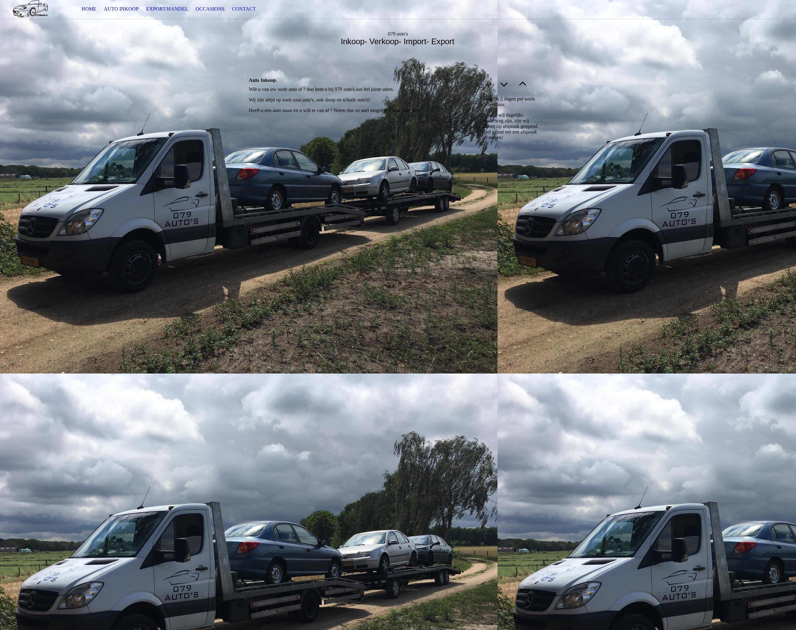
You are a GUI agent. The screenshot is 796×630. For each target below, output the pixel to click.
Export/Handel (167, 9)
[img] (31, 9)
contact (244, 9)
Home (88, 9)
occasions (210, 9)
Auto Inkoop (121, 9)
